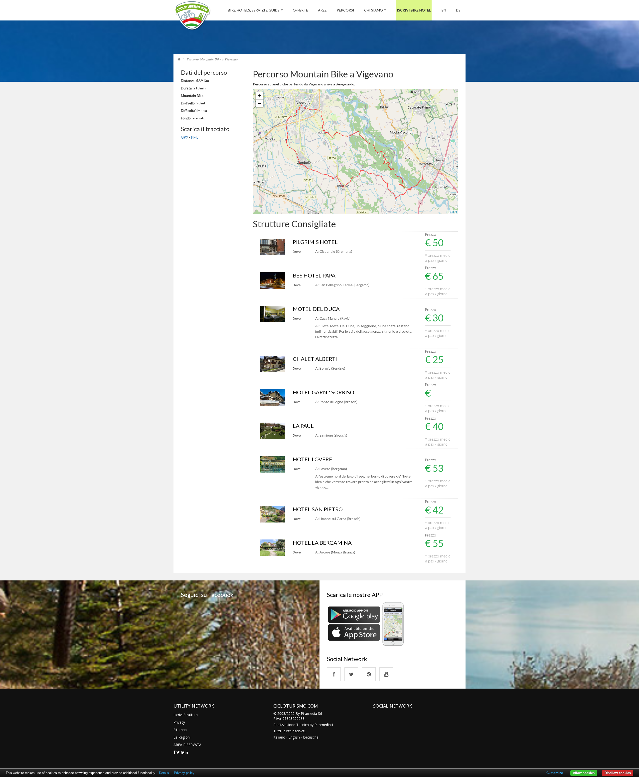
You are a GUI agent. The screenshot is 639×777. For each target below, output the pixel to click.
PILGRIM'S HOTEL (315, 242)
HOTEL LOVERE (312, 459)
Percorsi (345, 10)
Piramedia (323, 724)
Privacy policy (184, 773)
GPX (184, 137)
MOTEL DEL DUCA (316, 308)
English (294, 737)
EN (444, 10)
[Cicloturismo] (334, 674)
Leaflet (453, 212)
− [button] (259, 103)
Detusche (311, 737)
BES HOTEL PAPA (314, 275)
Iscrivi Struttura (185, 714)
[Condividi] (174, 752)
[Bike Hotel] (192, 16)
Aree (322, 10)
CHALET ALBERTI (315, 358)
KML (194, 137)
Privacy (179, 722)
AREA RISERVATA (187, 744)
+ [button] (259, 96)
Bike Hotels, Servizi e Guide (254, 10)
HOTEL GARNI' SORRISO (323, 392)
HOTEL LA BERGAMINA (322, 542)
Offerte (300, 10)
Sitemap (180, 729)
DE (458, 10)
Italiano (279, 737)
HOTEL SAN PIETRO (318, 509)
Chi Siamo (373, 10)
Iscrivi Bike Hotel (414, 10)
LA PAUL (303, 425)
